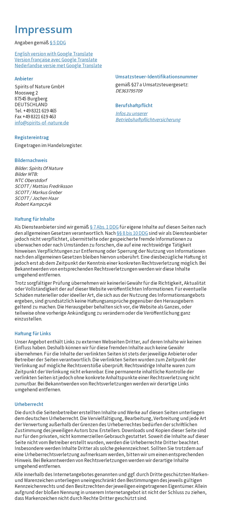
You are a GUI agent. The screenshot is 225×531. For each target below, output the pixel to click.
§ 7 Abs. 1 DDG (104, 227)
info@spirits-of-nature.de (42, 122)
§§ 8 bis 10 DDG (132, 233)
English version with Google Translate (54, 53)
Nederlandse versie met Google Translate (58, 65)
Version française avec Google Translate (56, 59)
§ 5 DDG (58, 42)
